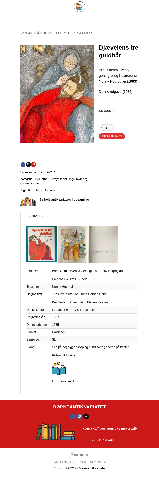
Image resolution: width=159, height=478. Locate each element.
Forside (26, 33)
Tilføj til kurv (112, 136)
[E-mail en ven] (28, 164)
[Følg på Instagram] (79, 416)
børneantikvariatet (79, 406)
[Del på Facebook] (23, 164)
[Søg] (84, 17)
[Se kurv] (103, 17)
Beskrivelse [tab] (34, 216)
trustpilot (97, 462)
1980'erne (41, 179)
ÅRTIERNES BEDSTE (54, 33)
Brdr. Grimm (36, 190)
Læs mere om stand (65, 381)
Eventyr (50, 190)
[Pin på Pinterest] (33, 164)
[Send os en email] (86, 416)
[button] (67, 17)
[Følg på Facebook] (73, 416)
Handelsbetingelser (69, 462)
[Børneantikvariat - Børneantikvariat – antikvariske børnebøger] (79, 6)
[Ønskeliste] (93, 17)
